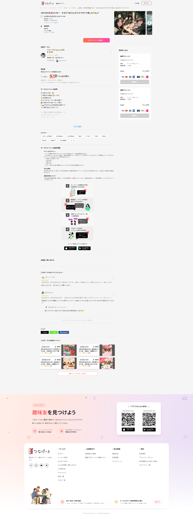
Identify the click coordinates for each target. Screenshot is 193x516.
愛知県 (65, 8)
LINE (54, 332)
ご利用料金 (61, 469)
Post (45, 332)
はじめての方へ (63, 461)
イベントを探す (63, 457)
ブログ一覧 (61, 480)
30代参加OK (70, 136)
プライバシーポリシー (146, 457)
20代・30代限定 (47, 136)
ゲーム (73, 140)
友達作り (53, 140)
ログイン (146, 3)
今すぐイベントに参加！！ (96, 40)
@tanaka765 (62, 60)
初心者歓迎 (63, 140)
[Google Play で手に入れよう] (149, 430)
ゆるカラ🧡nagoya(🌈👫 (75, 8)
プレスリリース (117, 461)
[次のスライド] (149, 23)
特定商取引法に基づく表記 (148, 461)
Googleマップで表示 (49, 32)
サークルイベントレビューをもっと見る (76, 320)
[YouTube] (41, 465)
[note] (47, 465)
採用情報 (115, 457)
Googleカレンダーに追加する (51, 22)
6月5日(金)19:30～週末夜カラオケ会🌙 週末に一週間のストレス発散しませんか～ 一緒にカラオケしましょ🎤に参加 (87, 282)
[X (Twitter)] (31, 465)
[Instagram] (36, 465)
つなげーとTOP (43, 8)
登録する (157, 502)
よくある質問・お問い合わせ (67, 465)
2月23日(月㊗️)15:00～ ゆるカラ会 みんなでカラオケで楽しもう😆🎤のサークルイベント (106, 8)
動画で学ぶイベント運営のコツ (95, 457)
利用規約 (142, 454)
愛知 (80, 136)
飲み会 (44, 140)
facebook (64, 332)
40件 (56, 55)
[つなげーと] (39, 451)
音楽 (96, 136)
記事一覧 (61, 476)
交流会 (104, 136)
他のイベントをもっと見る (77, 373)
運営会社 (115, 454)
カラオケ (60, 8)
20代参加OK (59, 136)
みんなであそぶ (52, 8)
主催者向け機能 (90, 454)
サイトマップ (62, 473)
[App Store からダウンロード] (128, 430)
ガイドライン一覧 (144, 465)
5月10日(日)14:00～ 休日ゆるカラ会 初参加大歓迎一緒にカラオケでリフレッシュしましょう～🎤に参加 (83, 298)
